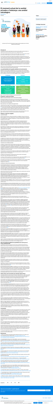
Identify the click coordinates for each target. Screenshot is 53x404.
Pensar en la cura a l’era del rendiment (41, 30)
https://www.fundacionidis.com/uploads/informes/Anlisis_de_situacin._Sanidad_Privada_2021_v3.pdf (16, 370)
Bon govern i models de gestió (41, 19)
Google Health (25, 187)
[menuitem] (39, 3)
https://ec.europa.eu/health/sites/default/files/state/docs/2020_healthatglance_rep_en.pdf (14, 356)
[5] (8, 161)
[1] (24, 54)
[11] (9, 282)
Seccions (38, 3)
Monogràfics (44, 3)
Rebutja (40, 402)
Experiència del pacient (40, 34)
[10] (10, 264)
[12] (10, 282)
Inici (43, 397)
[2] (29, 106)
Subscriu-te (49, 3)
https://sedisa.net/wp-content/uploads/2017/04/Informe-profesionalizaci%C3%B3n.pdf (15, 341)
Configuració (45, 402)
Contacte (49, 397)
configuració (29, 403)
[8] (7, 227)
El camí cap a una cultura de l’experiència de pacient (41, 36)
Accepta (35, 402)
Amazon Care (21, 187)
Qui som (46, 397)
